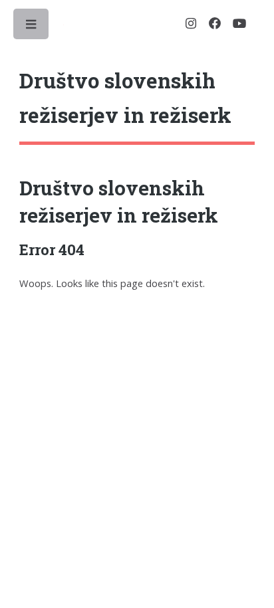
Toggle (32, 27)
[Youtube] (240, 23)
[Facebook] (215, 23)
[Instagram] (191, 23)
